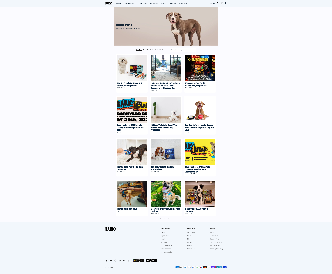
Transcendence (166, 249)
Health (159, 50)
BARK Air (173, 3)
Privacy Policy (215, 239)
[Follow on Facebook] (106, 260)
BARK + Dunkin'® (166, 245)
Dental (163, 239)
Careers (189, 242)
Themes (164, 50)
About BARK (191, 232)
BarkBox (118, 3)
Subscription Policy (216, 249)
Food (154, 50)
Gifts (163, 3)
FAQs (212, 232)
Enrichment (154, 3)
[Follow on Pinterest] (120, 260)
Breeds (149, 50)
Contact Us (191, 249)
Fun (144, 50)
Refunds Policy (215, 245)
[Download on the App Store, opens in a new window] (151, 260)
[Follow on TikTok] (129, 260)
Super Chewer (129, 3)
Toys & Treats (142, 3)
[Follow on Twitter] (111, 260)
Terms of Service (216, 242)
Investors (190, 245)
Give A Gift (164, 242)
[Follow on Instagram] (115, 260)
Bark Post (139, 50)
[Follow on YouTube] (124, 260)
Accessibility (214, 236)
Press (189, 236)
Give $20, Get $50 (167, 252)
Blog (188, 239)
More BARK (183, 3)
